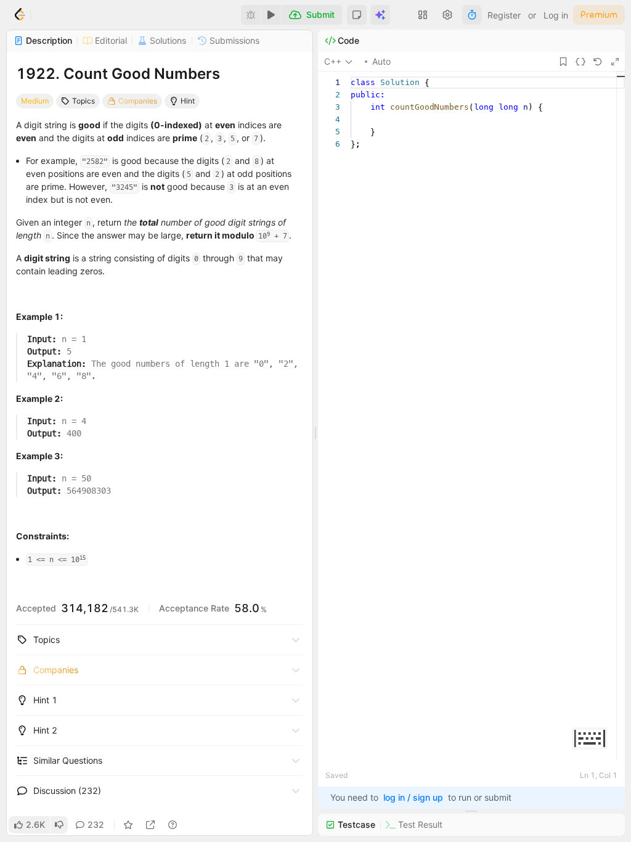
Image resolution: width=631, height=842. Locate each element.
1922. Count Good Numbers (118, 74)
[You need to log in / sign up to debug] (251, 15)
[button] (357, 15)
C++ (332, 61)
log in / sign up (413, 797)
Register (504, 15)
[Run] (271, 15)
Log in (555, 15)
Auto (381, 61)
